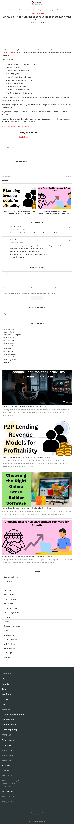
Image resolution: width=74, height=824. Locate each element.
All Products (6, 362)
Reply (70, 227)
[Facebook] (30, 813)
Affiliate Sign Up (7, 755)
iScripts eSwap (7, 348)
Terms (4, 689)
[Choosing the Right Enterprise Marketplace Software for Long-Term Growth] (54, 198)
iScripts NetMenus (8, 337)
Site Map (5, 699)
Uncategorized (9, 635)
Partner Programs (8, 740)
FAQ (3, 679)
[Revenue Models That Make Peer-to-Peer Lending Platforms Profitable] (19, 198)
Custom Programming (9, 730)
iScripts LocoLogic (8, 351)
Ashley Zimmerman (40, 22)
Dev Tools (7, 590)
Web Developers (10, 644)
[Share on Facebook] (43, 155)
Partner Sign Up (7, 745)
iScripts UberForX (8, 340)
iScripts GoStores (8, 343)
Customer (21, 10)
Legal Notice (6, 694)
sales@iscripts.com (8, 791)
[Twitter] (37, 813)
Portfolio (7, 617)
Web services (41, 13)
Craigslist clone (8, 147)
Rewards (7, 621)
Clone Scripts (8, 581)
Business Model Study (11, 577)
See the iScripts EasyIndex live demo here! (16, 126)
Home (3, 10)
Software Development (12, 626)
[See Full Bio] (29, 137)
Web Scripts (8, 653)
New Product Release (11, 599)
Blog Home (12, 10)
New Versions (9, 604)
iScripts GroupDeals (9, 354)
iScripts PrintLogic (8, 332)
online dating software (11, 613)
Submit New (6, 770)
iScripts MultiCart (8, 329)
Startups (7, 630)
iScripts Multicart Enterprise (11, 335)
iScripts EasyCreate (9, 360)
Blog (3, 704)
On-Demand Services (11, 608)
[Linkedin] (43, 813)
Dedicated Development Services (13, 714)
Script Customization (9, 724)
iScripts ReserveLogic (9, 357)
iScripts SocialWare (8, 346)
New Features (9, 595)
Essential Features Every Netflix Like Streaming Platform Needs (24, 406)
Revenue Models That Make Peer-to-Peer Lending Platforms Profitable (26, 457)
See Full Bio (23, 137)
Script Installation (8, 719)
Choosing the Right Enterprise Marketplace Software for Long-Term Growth (27, 556)
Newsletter (5, 684)
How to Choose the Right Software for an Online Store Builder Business (26, 508)
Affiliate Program (7, 750)
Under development (11, 639)
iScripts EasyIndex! (8, 52)
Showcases (6, 765)
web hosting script (10, 648)
